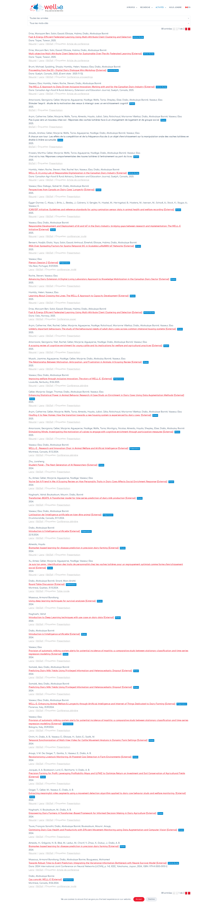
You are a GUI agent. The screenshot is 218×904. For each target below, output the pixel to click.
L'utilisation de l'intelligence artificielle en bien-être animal (60, 515)
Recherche (145, 7)
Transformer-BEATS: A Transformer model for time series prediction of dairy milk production (77, 498)
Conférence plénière (77, 386)
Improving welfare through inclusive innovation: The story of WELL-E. (65, 379)
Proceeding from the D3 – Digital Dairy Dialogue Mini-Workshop (62, 70)
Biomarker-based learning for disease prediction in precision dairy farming (68, 548)
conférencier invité (76, 236)
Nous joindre (175, 7)
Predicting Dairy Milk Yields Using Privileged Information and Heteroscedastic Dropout (75, 671)
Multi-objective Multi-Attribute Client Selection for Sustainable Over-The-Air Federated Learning (80, 54)
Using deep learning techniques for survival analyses (57, 601)
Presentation (56, 110)
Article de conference (78, 44)
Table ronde (63, 591)
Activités (160, 7)
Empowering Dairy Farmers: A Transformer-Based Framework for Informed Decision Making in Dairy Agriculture (87, 813)
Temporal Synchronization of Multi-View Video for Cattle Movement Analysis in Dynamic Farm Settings (83, 740)
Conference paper (66, 319)
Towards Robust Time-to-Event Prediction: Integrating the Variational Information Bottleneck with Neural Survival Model (92, 863)
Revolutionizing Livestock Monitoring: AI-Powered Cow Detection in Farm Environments (74, 757)
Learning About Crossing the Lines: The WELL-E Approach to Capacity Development (73, 296)
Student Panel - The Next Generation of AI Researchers (57, 465)
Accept (139, 899)
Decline (151, 899)
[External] (137, 54)
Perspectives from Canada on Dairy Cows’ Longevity (56, 190)
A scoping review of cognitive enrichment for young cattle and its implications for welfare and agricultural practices (90, 345)
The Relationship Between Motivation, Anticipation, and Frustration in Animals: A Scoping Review (80, 362)
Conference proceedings (80, 77)
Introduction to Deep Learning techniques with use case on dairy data (66, 617)
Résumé (33, 44)
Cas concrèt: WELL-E (40, 879)
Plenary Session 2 (38, 263)
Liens (41, 44)
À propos (131, 7)
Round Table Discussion (41, 584)
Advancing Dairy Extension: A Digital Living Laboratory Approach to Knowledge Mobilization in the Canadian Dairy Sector (93, 279)
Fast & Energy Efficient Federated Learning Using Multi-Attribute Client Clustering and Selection (80, 37)
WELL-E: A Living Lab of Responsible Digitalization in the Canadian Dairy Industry (72, 173)
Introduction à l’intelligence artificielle (49, 531)
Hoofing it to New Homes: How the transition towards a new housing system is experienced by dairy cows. (84, 415)
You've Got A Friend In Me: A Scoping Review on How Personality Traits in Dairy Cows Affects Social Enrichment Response (92, 481)
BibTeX (49, 44)
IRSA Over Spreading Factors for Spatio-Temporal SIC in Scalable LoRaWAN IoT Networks (76, 246)
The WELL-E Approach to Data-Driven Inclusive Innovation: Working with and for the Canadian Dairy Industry (86, 87)
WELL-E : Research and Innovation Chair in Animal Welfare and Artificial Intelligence (73, 448)
